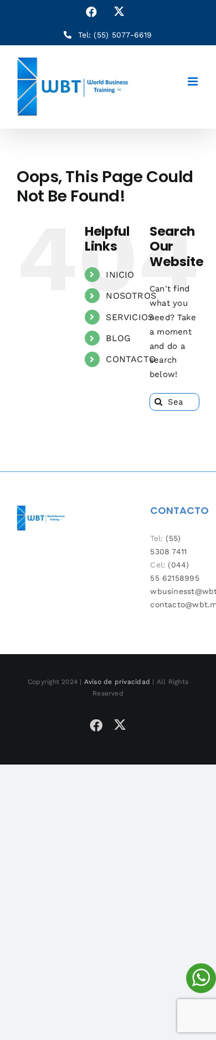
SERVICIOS (129, 317)
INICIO (120, 274)
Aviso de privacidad (117, 682)
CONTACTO (131, 359)
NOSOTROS (131, 295)
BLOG (118, 338)
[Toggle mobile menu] (193, 81)
